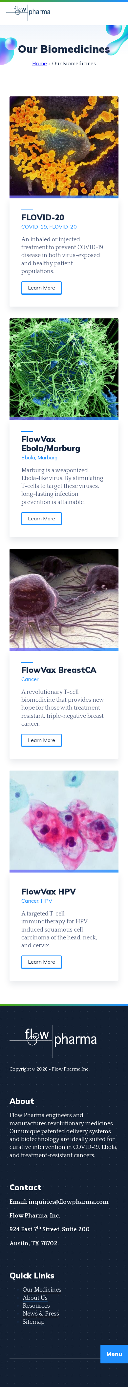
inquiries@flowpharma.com (69, 1202)
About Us (35, 1298)
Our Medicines (42, 1290)
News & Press (41, 1314)
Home (39, 64)
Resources (36, 1306)
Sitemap (34, 1322)
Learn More (41, 287)
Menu (114, 1353)
